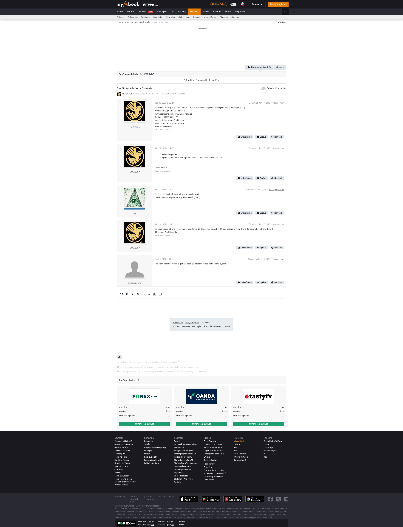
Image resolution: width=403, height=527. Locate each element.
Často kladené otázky (273, 441)
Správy (206, 11)
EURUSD (142, 521)
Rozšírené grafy (240, 460)
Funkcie (237, 444)
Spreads (197, 17)
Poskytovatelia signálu (183, 451)
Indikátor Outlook (151, 463)
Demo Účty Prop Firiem (214, 477)
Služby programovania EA (185, 454)
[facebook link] (270, 499)
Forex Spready (210, 441)
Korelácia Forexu (121, 460)
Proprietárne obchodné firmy (186, 444)
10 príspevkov (277, 103)
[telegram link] (286, 499)
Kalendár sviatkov (122, 451)
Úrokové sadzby (121, 447)
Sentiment (145, 17)
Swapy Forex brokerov (213, 447)
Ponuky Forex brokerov (213, 444)
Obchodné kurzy (181, 476)
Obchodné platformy (183, 466)
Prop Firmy (240, 11)
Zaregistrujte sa (278, 4)
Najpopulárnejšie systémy (155, 447)
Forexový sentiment (152, 460)
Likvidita (118, 473)
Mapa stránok (150, 497)
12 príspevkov (277, 259)
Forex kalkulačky (121, 476)
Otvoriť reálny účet (144, 424)
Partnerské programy (183, 457)
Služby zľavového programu (186, 463)
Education (223, 17)
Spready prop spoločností (215, 473)
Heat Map (170, 17)
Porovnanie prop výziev (214, 470)
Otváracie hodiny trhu (123, 444)
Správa (281, 67)
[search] (287, 11)
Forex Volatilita (120, 457)
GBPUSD (161, 521)
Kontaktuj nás (269, 447)
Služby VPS (179, 447)
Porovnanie (209, 480)
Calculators (133, 17)
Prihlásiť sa (257, 4)
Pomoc (267, 444)
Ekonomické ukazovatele (125, 482)
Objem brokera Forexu (213, 451)
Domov (119, 11)
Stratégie (148, 451)
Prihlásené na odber (276, 88)
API (235, 447)
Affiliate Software (241, 457)
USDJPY (142, 525)
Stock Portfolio (240, 454)
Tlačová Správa (210, 460)
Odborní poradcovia (182, 469)
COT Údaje (118, 469)
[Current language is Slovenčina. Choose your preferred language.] (242, 4)
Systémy (182, 11)
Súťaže (147, 454)
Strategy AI (162, 11)
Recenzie (217, 11)
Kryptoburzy (179, 473)
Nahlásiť (278, 137)
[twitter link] (278, 499)
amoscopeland (134, 283)
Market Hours (184, 17)
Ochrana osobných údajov (134, 499)
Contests (235, 17)
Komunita (194, 11)
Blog (265, 457)
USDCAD (161, 525)
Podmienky (119, 496)
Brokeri (228, 11)
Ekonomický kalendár (123, 441)
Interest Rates (210, 17)
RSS (235, 451)
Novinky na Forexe (122, 463)
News (181, 524)
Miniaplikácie (239, 441)
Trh (172, 11)
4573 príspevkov (276, 189)
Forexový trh (119, 454)
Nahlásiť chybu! (270, 451)
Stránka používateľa (261, 67)
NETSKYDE (148, 74)
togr (134, 213)
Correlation (158, 17)
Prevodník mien (121, 485)
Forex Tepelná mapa (123, 479)
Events (182, 522)
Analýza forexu (121, 466)
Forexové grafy (150, 457)
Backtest (145, 11)
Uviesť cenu (246, 137)
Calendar (121, 17)
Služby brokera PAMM (183, 460)
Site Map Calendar (166, 496)
